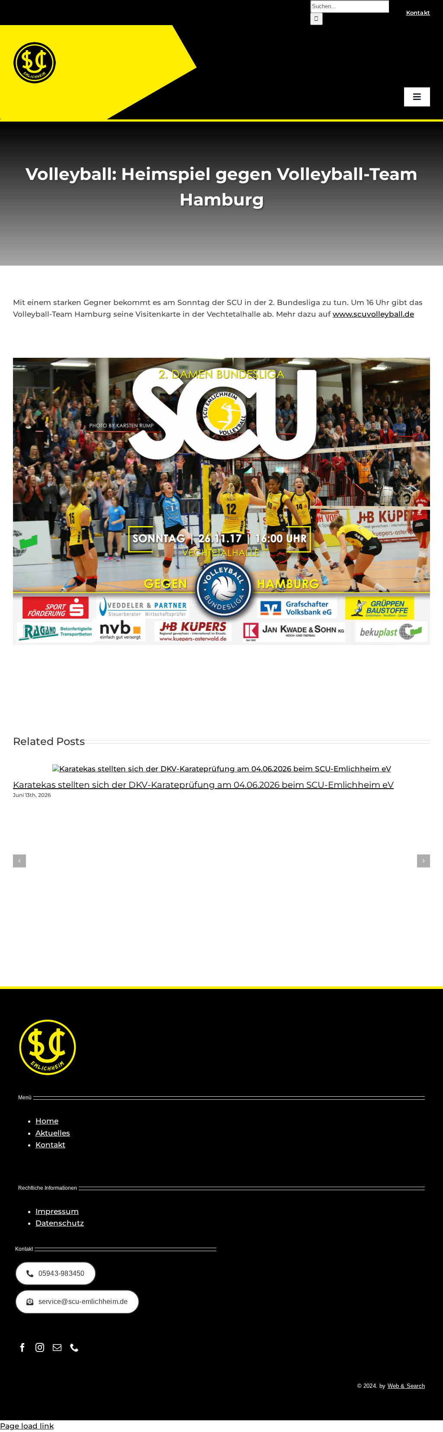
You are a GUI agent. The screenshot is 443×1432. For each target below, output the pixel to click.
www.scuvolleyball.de (373, 314)
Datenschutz (59, 1223)
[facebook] (22, 1347)
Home (46, 1121)
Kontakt (50, 1144)
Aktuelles (52, 1133)
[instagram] (39, 1347)
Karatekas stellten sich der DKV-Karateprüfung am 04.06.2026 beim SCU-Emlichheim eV (203, 785)
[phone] (74, 1347)
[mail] (57, 1347)
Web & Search (406, 1386)
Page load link (27, 1426)
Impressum (57, 1211)
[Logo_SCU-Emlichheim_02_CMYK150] (34, 44)
